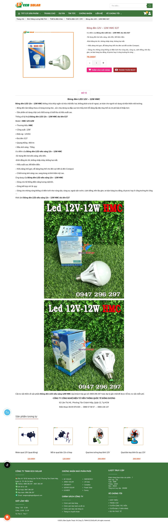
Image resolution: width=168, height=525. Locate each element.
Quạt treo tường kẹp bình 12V (98, 452)
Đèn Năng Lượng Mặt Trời (37, 19)
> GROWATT (66, 485)
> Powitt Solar (87, 487)
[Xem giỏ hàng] (145, 14)
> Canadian (86, 485)
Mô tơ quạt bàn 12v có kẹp (61, 452)
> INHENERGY (87, 479)
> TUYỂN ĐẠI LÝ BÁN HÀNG (118, 508)
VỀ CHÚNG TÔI (112, 13)
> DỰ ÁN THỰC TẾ (115, 511)
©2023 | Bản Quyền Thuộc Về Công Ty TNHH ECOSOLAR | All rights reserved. (84, 520)
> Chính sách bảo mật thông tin (72, 509)
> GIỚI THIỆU (113, 500)
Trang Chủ (49, 13)
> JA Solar (86, 482)
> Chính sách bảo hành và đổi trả (73, 506)
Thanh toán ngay (127, 70)
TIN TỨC (72, 13)
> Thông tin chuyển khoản (71, 512)
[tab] (84, 93)
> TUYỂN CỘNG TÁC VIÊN (117, 506)
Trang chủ (20, 19)
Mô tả (84, 93)
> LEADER (66, 490)
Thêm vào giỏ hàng (101, 70)
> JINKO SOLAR (68, 482)
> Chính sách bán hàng (70, 503)
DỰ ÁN (62, 13)
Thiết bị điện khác (56, 19)
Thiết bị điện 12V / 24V (74, 19)
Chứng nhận (85, 13)
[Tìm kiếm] (150, 5)
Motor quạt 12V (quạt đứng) (26, 452)
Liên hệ (99, 13)
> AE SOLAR (66, 479)
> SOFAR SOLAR (68, 487)
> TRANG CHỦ (113, 503)
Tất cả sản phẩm (29, 13)
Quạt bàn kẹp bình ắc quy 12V (133, 452)
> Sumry (85, 490)
